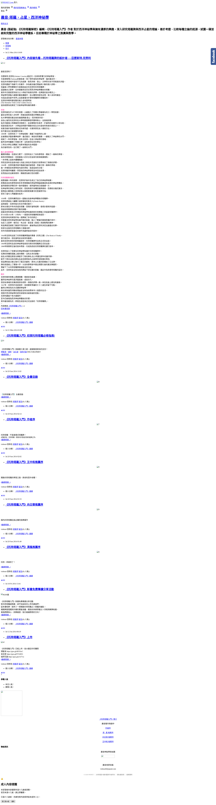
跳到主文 (4, 24)
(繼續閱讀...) (6, 313)
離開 (12, 801)
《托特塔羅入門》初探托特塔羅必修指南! (30, 335)
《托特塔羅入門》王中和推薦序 (24, 462)
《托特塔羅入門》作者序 (20, 419)
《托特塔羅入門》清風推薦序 (22, 547)
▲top (3, 326)
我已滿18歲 (5, 801)
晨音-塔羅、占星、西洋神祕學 (25, 17)
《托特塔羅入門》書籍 (24, 322)
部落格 (8, 46)
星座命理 (19, 39)
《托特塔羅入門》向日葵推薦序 (24, 504)
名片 (7, 49)
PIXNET (91, 774)
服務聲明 (129, 774)
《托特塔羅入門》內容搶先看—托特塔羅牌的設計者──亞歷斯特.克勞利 (48, 58)
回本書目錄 (5, 309)
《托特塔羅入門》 (15, 306)
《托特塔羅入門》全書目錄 (21, 376)
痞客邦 (15, 318)
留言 (20, 318)
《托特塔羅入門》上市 (18, 637)
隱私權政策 (120, 774)
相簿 (7, 43)
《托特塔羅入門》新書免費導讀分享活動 (29, 589)
